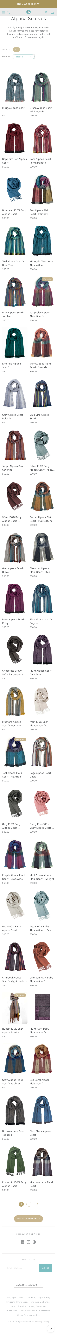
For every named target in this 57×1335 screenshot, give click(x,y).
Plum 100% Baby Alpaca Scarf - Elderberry (39, 1030)
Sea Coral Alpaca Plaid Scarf (40, 1081)
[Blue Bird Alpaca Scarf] (42, 394)
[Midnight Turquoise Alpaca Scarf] (42, 241)
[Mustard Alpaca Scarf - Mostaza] (14, 701)
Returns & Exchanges (40, 1302)
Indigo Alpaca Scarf (13, 107)
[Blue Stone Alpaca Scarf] (42, 1110)
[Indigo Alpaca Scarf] (14, 87)
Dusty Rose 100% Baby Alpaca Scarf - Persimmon (41, 826)
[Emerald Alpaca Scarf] (14, 343)
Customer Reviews (28, 1311)
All (16, 49)
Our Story (31, 1297)
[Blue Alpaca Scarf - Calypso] (42, 599)
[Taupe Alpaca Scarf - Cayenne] (14, 445)
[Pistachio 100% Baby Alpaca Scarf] (14, 1161)
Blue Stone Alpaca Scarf (40, 1132)
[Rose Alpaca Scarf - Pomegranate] (42, 138)
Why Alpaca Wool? (16, 1297)
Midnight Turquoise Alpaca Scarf (41, 263)
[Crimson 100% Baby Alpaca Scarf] (42, 957)
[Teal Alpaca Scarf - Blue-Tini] (14, 241)
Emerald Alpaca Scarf (11, 365)
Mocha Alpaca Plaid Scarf (41, 1184)
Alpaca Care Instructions (28, 1315)
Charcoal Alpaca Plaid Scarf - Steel (40, 570)
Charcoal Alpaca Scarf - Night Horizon (14, 979)
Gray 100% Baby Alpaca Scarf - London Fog (11, 928)
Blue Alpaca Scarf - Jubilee (13, 314)
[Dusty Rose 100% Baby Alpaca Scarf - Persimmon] (42, 803)
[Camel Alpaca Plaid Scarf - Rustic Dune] (42, 496)
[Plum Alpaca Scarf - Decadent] (42, 650)
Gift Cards (12, 1311)
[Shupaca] (28, 12)
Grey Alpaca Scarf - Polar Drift (13, 416)
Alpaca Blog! (44, 1297)
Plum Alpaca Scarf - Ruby (13, 621)
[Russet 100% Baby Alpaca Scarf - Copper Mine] (14, 1008)
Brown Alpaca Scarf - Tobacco (14, 1132)
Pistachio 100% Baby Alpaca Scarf (14, 1184)
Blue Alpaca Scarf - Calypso (41, 621)
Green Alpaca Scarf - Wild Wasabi (42, 109)
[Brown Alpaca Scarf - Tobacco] (14, 1110)
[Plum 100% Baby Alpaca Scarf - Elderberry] (42, 1008)
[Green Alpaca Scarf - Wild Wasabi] (42, 87)
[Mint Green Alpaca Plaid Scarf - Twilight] (42, 854)
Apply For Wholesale (28, 1219)
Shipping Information (17, 1302)
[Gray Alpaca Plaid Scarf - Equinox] (14, 1059)
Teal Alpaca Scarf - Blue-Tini (13, 263)
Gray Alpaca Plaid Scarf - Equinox (12, 1081)
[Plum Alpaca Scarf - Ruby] (14, 599)
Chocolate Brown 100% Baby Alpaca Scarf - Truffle (12, 672)
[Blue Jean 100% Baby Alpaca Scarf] (14, 189)
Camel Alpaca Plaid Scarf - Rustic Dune (41, 519)
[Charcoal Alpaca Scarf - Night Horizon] (14, 957)
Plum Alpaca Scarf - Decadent (41, 672)
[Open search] (8, 12)
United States (27, 1285)
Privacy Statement (37, 1306)
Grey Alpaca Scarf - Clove (13, 570)
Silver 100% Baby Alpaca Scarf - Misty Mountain (41, 468)
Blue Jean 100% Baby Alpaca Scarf (14, 212)
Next (38, 1204)
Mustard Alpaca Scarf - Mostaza (11, 723)
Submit (45, 1268)
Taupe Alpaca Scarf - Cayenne (14, 467)
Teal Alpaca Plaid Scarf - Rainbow (40, 212)
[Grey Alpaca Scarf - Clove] (14, 547)
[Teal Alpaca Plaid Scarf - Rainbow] (42, 189)
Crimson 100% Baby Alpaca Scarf (41, 979)
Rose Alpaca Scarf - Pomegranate (41, 160)
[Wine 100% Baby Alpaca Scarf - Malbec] (14, 496)
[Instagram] (28, 1242)
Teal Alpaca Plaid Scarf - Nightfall (12, 774)
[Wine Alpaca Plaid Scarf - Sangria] (42, 343)
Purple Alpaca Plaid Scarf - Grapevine (13, 877)
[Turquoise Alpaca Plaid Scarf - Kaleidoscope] (42, 292)
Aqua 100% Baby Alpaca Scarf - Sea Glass (40, 928)
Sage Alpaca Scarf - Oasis (41, 774)
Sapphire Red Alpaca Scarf (14, 160)
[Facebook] (22, 1242)
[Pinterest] (34, 1242)
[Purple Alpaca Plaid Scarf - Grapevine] (14, 854)
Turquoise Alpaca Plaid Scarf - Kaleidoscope (40, 314)
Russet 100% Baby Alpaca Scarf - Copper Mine (12, 1030)
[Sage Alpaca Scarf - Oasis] (42, 752)
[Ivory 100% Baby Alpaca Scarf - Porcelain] (42, 701)
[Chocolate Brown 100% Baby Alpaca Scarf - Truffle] (14, 650)
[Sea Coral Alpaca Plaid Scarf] (42, 1059)
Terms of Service (18, 1306)
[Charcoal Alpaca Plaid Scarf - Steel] (42, 547)
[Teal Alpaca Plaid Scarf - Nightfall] (14, 752)
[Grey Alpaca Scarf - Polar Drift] (14, 394)
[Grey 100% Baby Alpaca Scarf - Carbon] (14, 803)
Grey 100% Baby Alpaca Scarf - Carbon (11, 826)
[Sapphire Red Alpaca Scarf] (14, 138)
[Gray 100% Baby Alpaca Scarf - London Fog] (14, 906)
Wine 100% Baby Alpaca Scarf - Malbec (11, 519)
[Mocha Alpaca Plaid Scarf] (42, 1161)
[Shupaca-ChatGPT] (3, 12)
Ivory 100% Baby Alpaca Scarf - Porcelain (39, 723)
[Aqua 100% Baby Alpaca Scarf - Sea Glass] (42, 906)
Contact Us (44, 1311)
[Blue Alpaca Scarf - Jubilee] (14, 292)
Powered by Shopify (40, 1321)
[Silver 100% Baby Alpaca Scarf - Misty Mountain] (42, 445)
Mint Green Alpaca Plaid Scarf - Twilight (42, 877)
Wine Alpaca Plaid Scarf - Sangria (40, 365)
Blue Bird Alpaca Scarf (39, 416)
